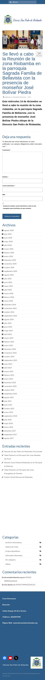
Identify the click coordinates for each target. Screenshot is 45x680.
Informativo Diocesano (19, 97)
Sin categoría (10, 560)
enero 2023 (8, 379)
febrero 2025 (9, 297)
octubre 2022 (9, 390)
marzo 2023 (8, 371)
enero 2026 (8, 256)
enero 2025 (8, 301)
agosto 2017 (9, 438)
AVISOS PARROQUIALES (25, 585)
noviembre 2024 (10, 308)
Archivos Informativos (13, 542)
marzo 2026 (8, 249)
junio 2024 (8, 327)
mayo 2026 (8, 241)
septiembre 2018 (10, 416)
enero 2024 (8, 345)
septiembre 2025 (10, 271)
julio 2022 (8, 401)
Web (3, 194)
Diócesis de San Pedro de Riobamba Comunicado (23, 451)
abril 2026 (8, 245)
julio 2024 (8, 323)
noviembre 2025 (10, 264)
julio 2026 (8, 234)
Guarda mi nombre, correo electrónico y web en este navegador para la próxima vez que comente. (19, 207)
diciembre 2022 (10, 383)
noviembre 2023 (10, 353)
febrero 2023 (9, 375)
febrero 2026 (9, 253)
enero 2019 (8, 412)
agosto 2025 (9, 275)
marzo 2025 (8, 293)
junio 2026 (8, 238)
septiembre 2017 (10, 434)
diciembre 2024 (10, 305)
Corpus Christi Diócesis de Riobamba (18, 477)
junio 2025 (8, 282)
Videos (8, 564)
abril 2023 (8, 368)
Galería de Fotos (11, 547)
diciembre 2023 (10, 349)
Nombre (5, 177)
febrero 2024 (9, 342)
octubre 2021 (9, 409)
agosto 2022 (9, 397)
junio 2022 (8, 405)
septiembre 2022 (10, 394)
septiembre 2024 (10, 316)
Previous (5, 39)
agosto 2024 (9, 319)
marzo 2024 (8, 338)
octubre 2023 (9, 357)
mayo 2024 (8, 331)
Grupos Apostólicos (12, 551)
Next (40, 39)
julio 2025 (8, 279)
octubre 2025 (9, 267)
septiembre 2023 (10, 360)
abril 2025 (8, 290)
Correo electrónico (8, 185)
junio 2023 (8, 364)
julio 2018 (8, 420)
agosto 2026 (9, 230)
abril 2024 (8, 334)
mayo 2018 (8, 423)
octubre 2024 (9, 312)
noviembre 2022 (10, 386)
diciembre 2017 (10, 431)
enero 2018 (8, 427)
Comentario (6, 150)
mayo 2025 (8, 286)
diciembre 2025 (10, 260)
